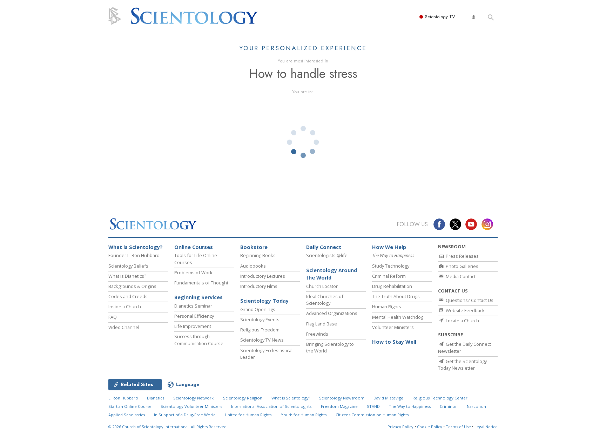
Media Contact (460, 276)
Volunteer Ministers (393, 327)
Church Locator (322, 286)
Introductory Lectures (262, 276)
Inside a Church (124, 306)
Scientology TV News (262, 340)
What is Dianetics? (127, 276)
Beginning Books (258, 255)
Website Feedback (465, 310)
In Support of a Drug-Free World (185, 414)
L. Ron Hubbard (123, 398)
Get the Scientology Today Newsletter (462, 364)
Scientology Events (260, 319)
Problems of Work (193, 272)
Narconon (476, 406)
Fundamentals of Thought (201, 283)
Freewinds (317, 334)
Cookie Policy (429, 426)
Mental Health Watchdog (397, 317)
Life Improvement (192, 326)
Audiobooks (253, 266)
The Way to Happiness (410, 406)
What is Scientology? (135, 247)
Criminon (449, 406)
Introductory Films (258, 286)
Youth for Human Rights (303, 414)
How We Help (389, 247)
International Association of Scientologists (271, 406)
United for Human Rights (248, 414)
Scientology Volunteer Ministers (191, 406)
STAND (373, 406)
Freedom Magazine (339, 406)
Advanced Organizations (331, 313)
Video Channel (123, 327)
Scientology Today (264, 300)
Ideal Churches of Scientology (324, 299)
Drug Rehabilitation (392, 286)
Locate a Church (462, 320)
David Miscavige (388, 398)
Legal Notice (486, 426)
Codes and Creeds (128, 296)
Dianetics (155, 398)
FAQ (112, 317)
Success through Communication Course (198, 339)
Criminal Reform (389, 276)
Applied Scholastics (126, 414)
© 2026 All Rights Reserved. (168, 426)
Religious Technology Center (439, 398)
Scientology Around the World (331, 274)
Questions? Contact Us (469, 300)
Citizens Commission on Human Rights (372, 414)
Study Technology (390, 266)
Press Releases (462, 256)
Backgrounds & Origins (132, 286)
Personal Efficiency (194, 316)
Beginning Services (198, 297)
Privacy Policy (400, 426)
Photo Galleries (461, 266)
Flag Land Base (321, 324)
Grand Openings (257, 309)
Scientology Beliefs (128, 266)
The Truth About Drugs (396, 296)
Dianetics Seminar (193, 306)
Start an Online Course (130, 406)
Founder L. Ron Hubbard (134, 255)
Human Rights (386, 306)
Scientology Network (193, 398)
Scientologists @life (327, 255)
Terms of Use (458, 426)
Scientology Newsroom (341, 398)
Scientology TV (440, 16)
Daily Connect (323, 247)
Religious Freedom (260, 330)
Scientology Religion (242, 398)
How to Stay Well (394, 341)
